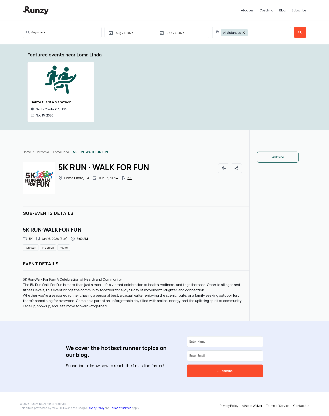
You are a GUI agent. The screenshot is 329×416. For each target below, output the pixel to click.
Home (27, 152)
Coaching (266, 10)
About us (247, 10)
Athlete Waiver (252, 406)
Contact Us (301, 406)
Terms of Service (120, 408)
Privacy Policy (96, 408)
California (42, 152)
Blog (282, 10)
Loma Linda (61, 152)
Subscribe (299, 10)
